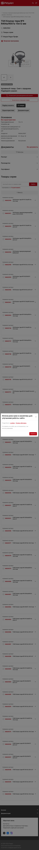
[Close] (36, 417)
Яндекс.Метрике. (21, 423)
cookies (12, 423)
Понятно (33, 433)
